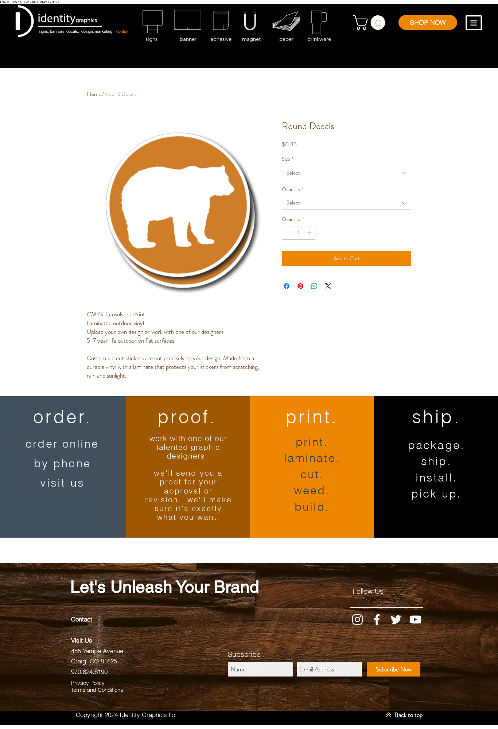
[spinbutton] (298, 232)
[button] (371, 22)
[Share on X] (328, 286)
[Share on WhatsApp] (314, 286)
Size (287, 159)
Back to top (408, 714)
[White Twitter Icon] (396, 619)
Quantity (293, 189)
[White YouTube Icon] (415, 619)
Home (94, 94)
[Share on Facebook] (286, 286)
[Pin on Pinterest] (300, 286)
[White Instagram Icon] (357, 619)
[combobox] (346, 173)
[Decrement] (287, 232)
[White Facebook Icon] (377, 619)
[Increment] (309, 232)
